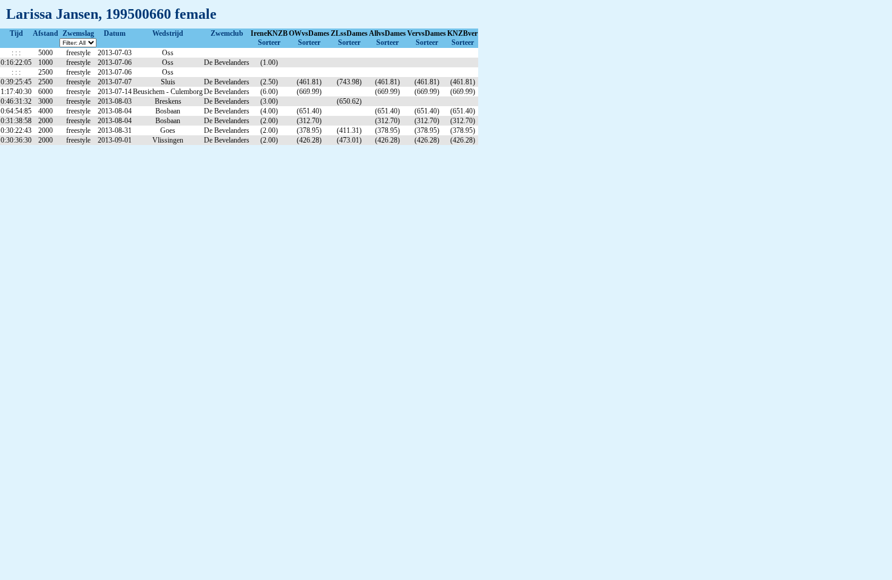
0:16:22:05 (16, 62)
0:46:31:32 (16, 101)
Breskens (168, 101)
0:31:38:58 (16, 120)
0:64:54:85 (16, 111)
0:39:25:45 (16, 82)
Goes (167, 130)
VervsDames (426, 33)
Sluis (168, 82)
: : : (16, 53)
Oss (168, 53)
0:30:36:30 (16, 140)
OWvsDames (309, 33)
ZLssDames (349, 33)
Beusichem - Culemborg (168, 91)
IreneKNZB (269, 33)
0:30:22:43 (16, 130)
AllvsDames (387, 33)
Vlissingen (167, 140)
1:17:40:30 (16, 91)
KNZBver (462, 33)
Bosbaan (167, 111)
